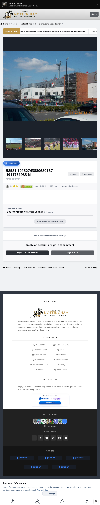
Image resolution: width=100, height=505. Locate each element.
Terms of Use (42, 490)
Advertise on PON (40, 364)
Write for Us (40, 359)
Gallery (62, 364)
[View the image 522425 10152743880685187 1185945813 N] (14, 144)
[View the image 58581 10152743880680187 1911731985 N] (90, 144)
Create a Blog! (62, 359)
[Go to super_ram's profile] (43, 421)
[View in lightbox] (50, 86)
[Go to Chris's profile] (7, 186)
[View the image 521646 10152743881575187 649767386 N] (33, 144)
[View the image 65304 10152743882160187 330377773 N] (71, 144)
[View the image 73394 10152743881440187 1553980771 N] (52, 144)
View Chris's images (70, 186)
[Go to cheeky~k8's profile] (39, 421)
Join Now (23, 458)
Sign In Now (72, 252)
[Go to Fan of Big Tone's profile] (48, 421)
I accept (51, 493)
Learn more (5, 4)
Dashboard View (62, 344)
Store (61, 349)
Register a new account (27, 252)
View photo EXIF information (50, 221)
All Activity (40, 344)
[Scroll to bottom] (96, 501)
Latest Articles (40, 354)
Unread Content (40, 349)
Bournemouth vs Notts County (25, 211)
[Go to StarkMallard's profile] (60, 421)
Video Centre (61, 369)
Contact (40, 369)
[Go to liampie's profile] (52, 421)
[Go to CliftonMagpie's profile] (56, 421)
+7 (64, 421)
